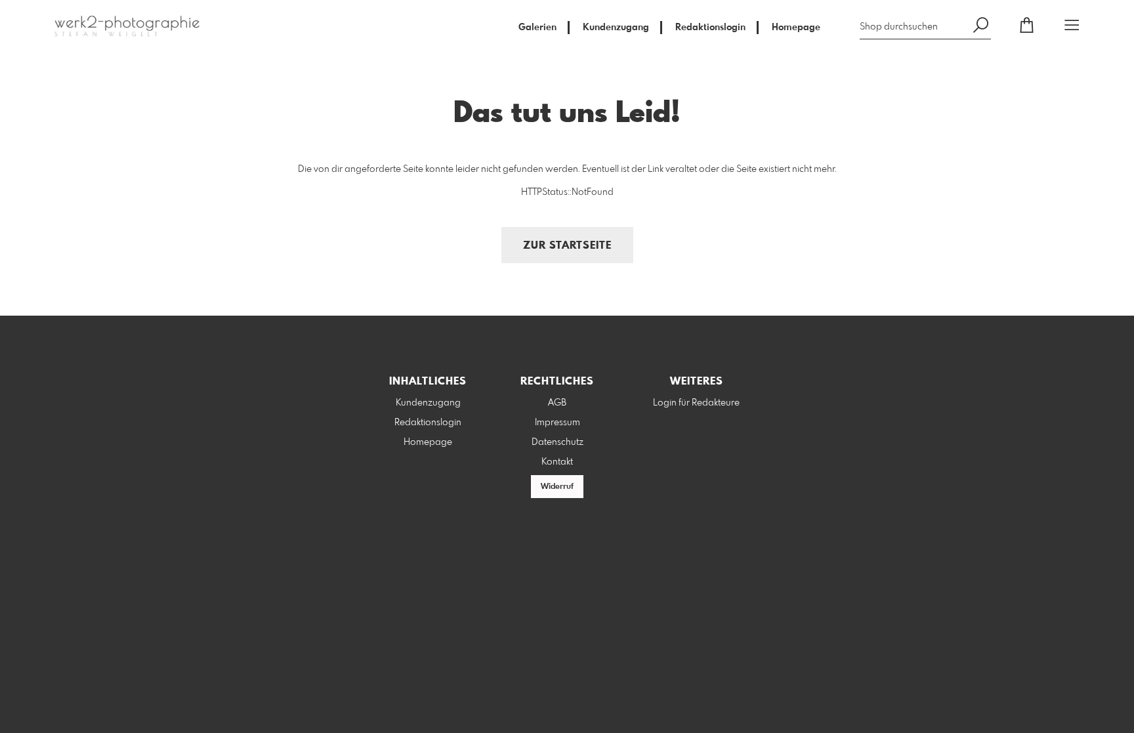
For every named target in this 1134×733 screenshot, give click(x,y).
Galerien (537, 27)
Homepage (796, 27)
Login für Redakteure (696, 403)
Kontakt (557, 462)
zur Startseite (567, 245)
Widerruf (557, 487)
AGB (557, 403)
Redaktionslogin (710, 27)
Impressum (557, 422)
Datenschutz (557, 442)
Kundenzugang (616, 27)
